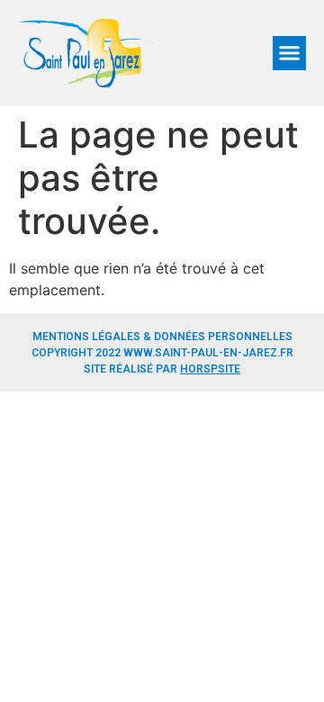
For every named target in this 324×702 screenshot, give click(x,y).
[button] (290, 53)
